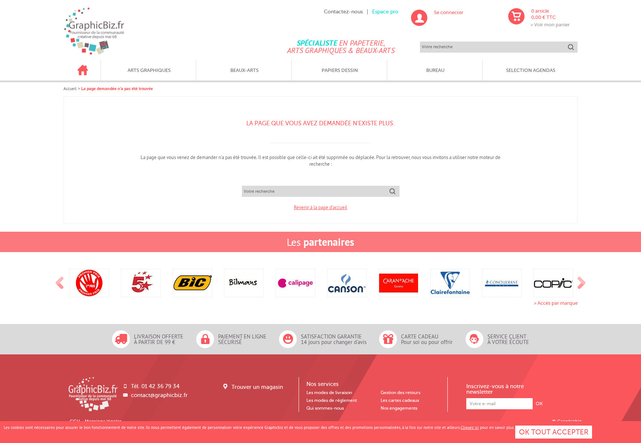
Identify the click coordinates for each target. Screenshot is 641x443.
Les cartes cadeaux (400, 400)
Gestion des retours (400, 392)
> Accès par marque (556, 303)
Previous (60, 283)
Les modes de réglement (331, 400)
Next (582, 283)
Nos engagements (399, 408)
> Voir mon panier (550, 24)
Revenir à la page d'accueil (320, 207)
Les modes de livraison (329, 392)
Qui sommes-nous (325, 408)
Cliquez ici (470, 427)
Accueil (70, 88)
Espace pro (385, 12)
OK (539, 403)
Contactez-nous (343, 12)
